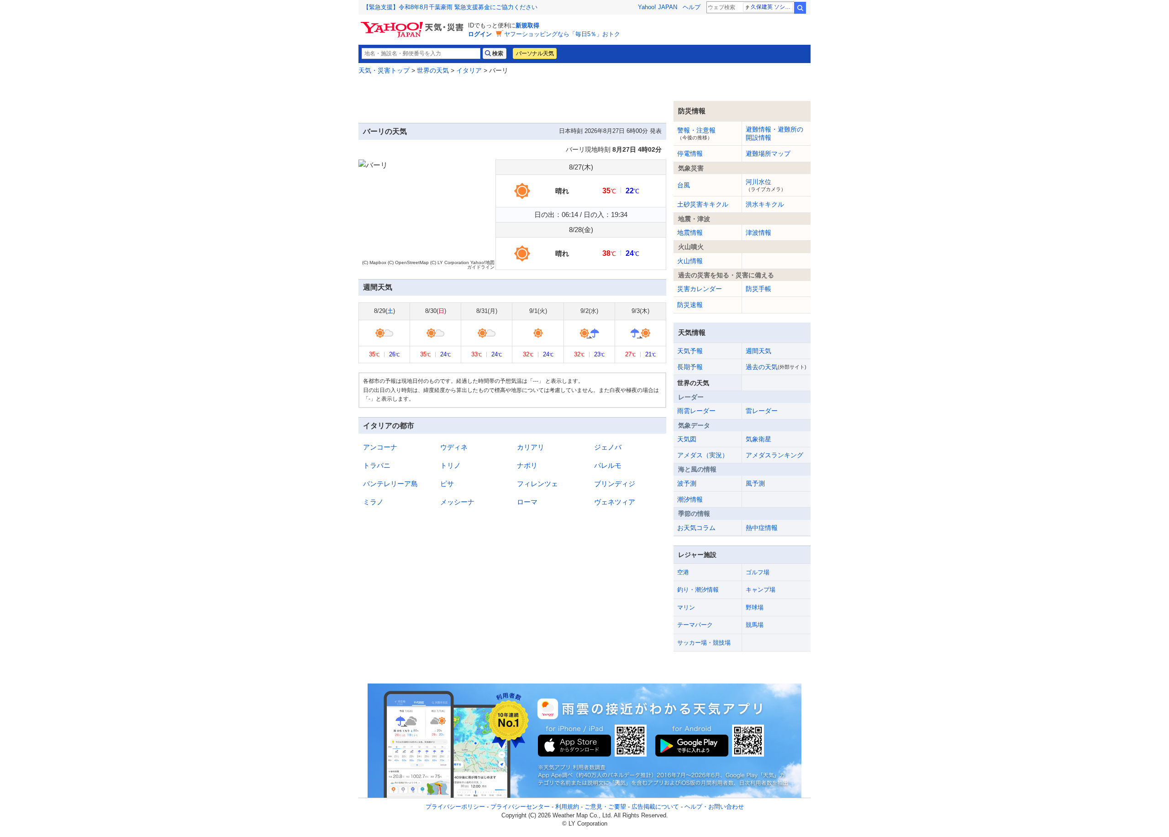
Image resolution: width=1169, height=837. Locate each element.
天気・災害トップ (384, 70)
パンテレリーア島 (390, 483)
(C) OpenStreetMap (408, 262)
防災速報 (690, 304)
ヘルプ (691, 7)
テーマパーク (695, 624)
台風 (683, 185)
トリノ (450, 465)
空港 (683, 572)
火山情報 (690, 261)
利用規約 (567, 806)
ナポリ (527, 465)
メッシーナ (457, 502)
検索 (800, 8)
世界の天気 (433, 70)
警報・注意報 (696, 133)
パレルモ (607, 465)
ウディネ (454, 447)
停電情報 (690, 153)
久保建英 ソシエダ (772, 7)
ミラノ (373, 502)
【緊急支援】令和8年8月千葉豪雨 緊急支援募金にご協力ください (450, 7)
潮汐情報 (690, 499)
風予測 (755, 483)
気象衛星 (758, 439)
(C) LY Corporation (449, 262)
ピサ (447, 483)
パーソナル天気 (534, 53)
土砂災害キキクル (702, 204)
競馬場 (755, 624)
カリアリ (530, 447)
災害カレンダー (699, 288)
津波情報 (758, 232)
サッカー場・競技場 (704, 642)
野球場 (755, 607)
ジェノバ (607, 447)
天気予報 (690, 351)
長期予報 (690, 367)
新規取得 (527, 25)
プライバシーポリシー (455, 806)
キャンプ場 (760, 589)
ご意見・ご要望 (605, 806)
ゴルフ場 (757, 572)
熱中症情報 (762, 527)
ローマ (527, 502)
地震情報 (690, 232)
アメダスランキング (774, 455)
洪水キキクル (765, 204)
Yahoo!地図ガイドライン (481, 265)
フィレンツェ (537, 483)
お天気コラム (696, 527)
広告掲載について (655, 806)
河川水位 (766, 185)
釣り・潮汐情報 (698, 589)
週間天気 (758, 351)
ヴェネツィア (614, 502)
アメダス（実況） (702, 455)
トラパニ (376, 465)
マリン (686, 607)
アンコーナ (380, 447)
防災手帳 (758, 288)
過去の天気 (776, 367)
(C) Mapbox (374, 262)
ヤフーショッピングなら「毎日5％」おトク (562, 34)
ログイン (480, 34)
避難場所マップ (768, 153)
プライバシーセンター (520, 806)
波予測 (686, 483)
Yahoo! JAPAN (657, 7)
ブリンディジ (614, 483)
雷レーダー (762, 410)
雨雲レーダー (696, 410)
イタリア (469, 70)
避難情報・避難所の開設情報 (774, 133)
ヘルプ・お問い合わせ (714, 806)
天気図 (686, 439)
